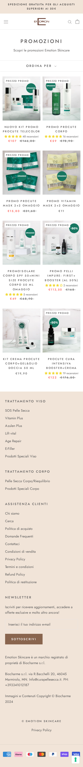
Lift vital (10, 433)
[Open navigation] (6, 21)
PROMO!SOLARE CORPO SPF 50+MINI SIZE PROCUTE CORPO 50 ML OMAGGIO (21, 280)
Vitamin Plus (14, 418)
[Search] (70, 22)
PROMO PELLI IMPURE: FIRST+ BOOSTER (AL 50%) (61, 275)
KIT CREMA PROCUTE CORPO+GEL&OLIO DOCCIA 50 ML (21, 363)
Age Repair (13, 441)
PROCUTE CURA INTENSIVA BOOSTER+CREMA (61, 363)
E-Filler (10, 448)
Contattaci (12, 543)
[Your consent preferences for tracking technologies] (76, 760)
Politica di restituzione (21, 582)
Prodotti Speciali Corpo (22, 488)
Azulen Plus (13, 425)
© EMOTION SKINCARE (42, 721)
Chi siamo (12, 513)
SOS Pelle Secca (17, 410)
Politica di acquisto (19, 528)
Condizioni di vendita (20, 551)
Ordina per (39, 66)
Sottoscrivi (23, 639)
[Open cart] (77, 21)
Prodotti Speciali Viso (20, 456)
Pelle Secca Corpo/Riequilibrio (27, 481)
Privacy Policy (15, 559)
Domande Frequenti (19, 536)
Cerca (9, 521)
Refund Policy (15, 574)
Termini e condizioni (19, 566)
